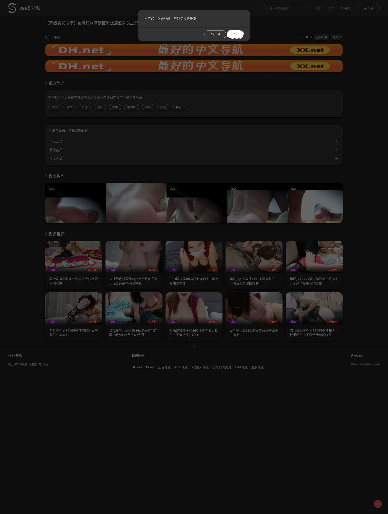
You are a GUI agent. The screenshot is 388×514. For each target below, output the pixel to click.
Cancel (215, 34)
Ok (235, 34)
